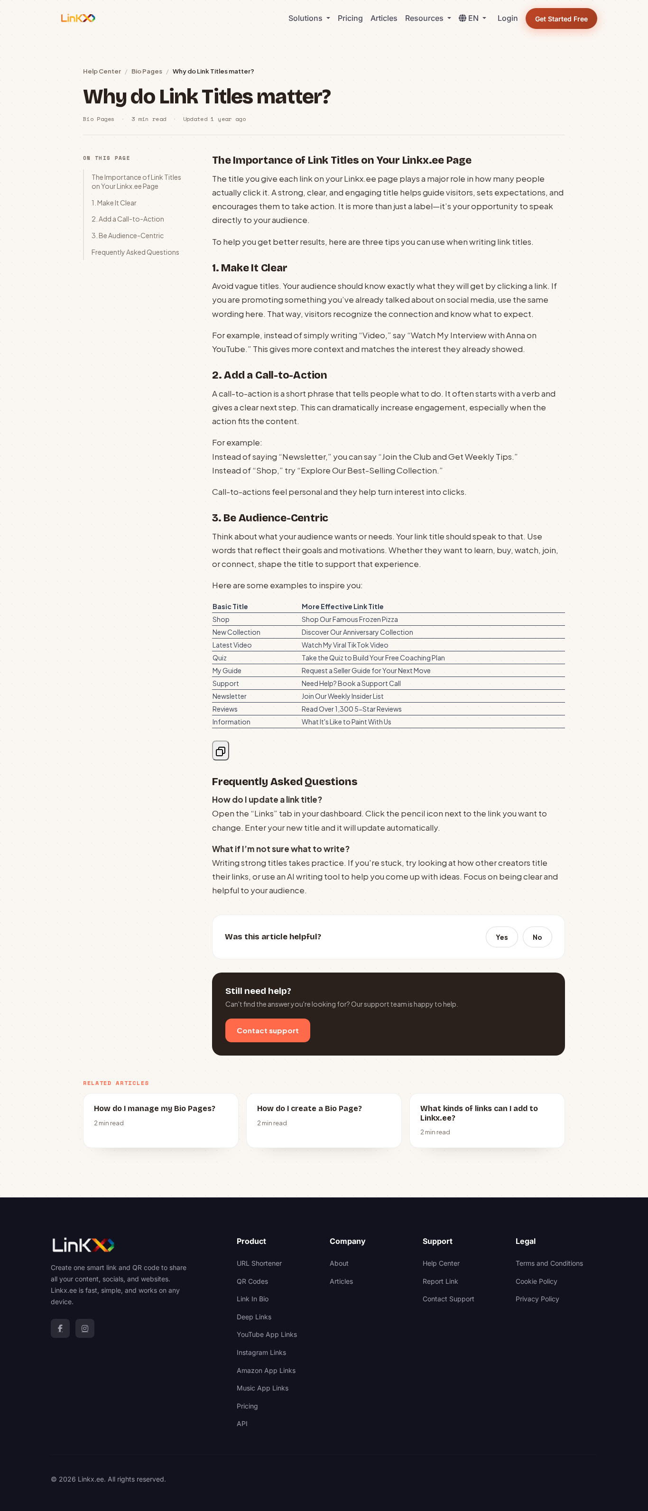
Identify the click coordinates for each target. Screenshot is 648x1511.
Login (508, 18)
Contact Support (448, 1299)
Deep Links (254, 1317)
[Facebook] (60, 1328)
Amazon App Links (266, 1370)
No (537, 937)
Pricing (350, 18)
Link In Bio (252, 1299)
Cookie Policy (536, 1281)
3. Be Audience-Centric (128, 235)
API (242, 1423)
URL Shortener (259, 1263)
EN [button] (474, 18)
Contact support (268, 1030)
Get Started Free (561, 19)
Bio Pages (146, 71)
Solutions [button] (306, 18)
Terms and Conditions (549, 1263)
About (339, 1263)
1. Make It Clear (114, 202)
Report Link (440, 1281)
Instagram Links (261, 1352)
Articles (384, 18)
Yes (502, 937)
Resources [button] (425, 18)
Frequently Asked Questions (135, 252)
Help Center (102, 71)
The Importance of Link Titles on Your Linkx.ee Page (136, 181)
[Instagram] (84, 1328)
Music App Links (262, 1388)
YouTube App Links (267, 1334)
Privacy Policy (537, 1299)
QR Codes (252, 1281)
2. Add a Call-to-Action (128, 218)
